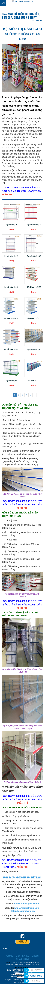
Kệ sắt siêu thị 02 (34, 225)
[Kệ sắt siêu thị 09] (11, 337)
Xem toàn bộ (37, 20)
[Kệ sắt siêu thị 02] (34, 212)
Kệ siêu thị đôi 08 (34, 318)
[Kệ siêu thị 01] (11, 212)
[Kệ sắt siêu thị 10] (34, 337)
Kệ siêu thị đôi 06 (34, 287)
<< (6, 395)
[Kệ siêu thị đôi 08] (34, 305)
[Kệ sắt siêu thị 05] (11, 274)
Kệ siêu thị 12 (33, 381)
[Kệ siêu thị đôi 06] (34, 274)
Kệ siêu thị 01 (11, 225)
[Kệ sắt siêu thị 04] (34, 243)
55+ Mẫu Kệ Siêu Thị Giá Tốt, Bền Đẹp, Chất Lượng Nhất (21, 15)
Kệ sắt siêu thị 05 (11, 287)
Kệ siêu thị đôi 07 (11, 318)
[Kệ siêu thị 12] (34, 368)
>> (39, 395)
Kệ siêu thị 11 (11, 381)
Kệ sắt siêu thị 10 (34, 349)
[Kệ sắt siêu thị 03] (11, 243)
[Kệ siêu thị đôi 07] (11, 305)
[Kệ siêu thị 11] (11, 368)
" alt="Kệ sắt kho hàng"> (23, 1)
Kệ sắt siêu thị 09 (11, 349)
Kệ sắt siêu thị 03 (11, 256)
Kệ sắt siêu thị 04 (34, 256)
